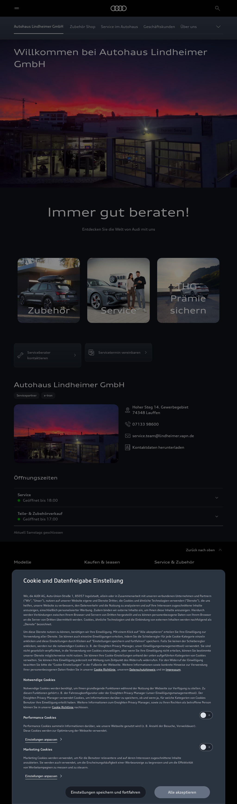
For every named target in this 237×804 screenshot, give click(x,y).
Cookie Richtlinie (104, 669)
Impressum (173, 669)
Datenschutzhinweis (142, 669)
